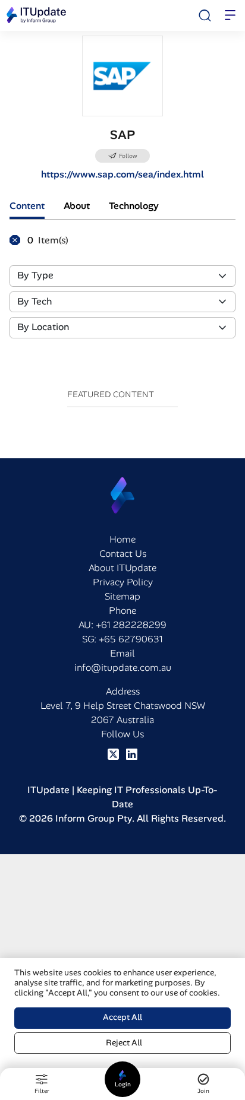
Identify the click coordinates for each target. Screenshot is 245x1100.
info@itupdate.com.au (122, 667)
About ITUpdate (122, 568)
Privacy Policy (123, 582)
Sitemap (122, 596)
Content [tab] (27, 205)
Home (122, 539)
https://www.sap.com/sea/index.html (122, 174)
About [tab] (77, 205)
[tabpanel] (122, 291)
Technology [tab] (134, 205)
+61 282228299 (131, 625)
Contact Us (122, 553)
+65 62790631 (131, 639)
